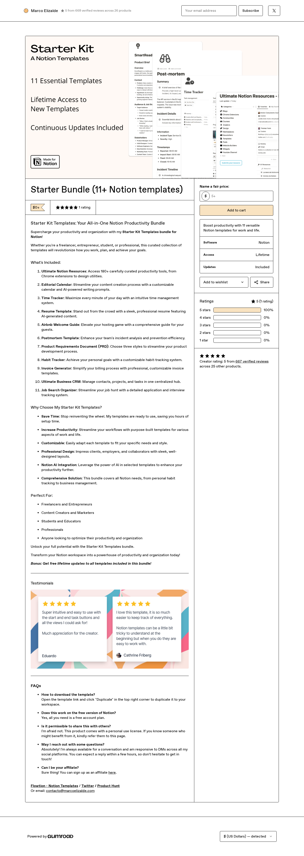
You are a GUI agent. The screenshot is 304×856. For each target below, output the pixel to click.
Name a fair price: (214, 186)
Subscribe (250, 10)
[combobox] (224, 282)
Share (265, 282)
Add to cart (236, 210)
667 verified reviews (252, 361)
